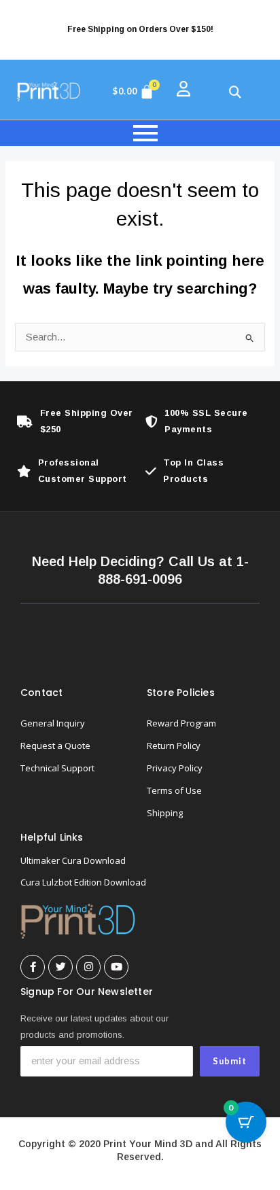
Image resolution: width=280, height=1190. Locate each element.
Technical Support (57, 768)
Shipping (165, 813)
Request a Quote (55, 745)
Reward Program (181, 723)
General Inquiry (52, 723)
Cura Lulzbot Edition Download (83, 882)
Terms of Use (174, 790)
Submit (230, 1060)
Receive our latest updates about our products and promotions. (94, 1026)
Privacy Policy (175, 768)
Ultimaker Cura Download (73, 860)
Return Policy (173, 745)
